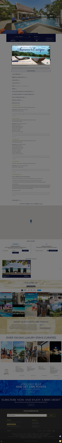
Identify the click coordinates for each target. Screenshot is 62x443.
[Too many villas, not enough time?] (60, 436)
